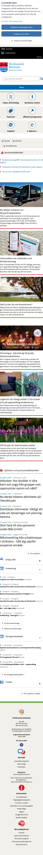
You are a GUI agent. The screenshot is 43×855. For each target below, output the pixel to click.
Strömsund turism (28, 844)
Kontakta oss (11, 146)
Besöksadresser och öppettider (21, 729)
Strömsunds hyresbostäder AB (27, 841)
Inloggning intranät (28, 814)
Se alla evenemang (11, 623)
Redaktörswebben (21, 817)
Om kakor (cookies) (21, 803)
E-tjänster (31, 833)
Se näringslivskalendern (14, 674)
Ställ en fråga (21, 764)
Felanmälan (21, 767)
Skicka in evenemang (12, 628)
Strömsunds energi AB (29, 838)
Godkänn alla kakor (21, 34)
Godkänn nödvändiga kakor (22, 27)
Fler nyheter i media (32, 693)
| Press (39, 57)
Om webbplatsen (21, 797)
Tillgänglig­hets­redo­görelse (21, 800)
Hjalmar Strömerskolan (28, 836)
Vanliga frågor (21, 809)
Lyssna (7, 141)
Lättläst (18, 141)
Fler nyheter (35, 553)
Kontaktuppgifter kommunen (21, 731)
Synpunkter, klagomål (21, 761)
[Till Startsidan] (12, 73)
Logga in (21, 812)
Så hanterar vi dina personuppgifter (21, 806)
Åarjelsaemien (10, 53)
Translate (9, 49)
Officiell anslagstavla (32, 117)
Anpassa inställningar (23, 40)
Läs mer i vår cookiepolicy (11, 21)
